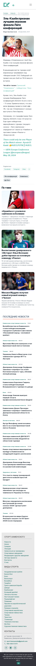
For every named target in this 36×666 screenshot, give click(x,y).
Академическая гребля (13, 572)
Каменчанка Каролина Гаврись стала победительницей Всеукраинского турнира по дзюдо (18, 384)
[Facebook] (13, 5)
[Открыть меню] (30, 5)
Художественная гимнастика (15, 626)
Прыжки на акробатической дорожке (15, 605)
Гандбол (7, 583)
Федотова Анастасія (10, 32)
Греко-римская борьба (13, 585)
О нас (6, 562)
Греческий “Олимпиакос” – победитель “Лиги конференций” (17, 88)
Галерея (7, 546)
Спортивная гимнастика (13, 613)
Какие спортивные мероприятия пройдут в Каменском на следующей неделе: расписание (17, 451)
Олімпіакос (24, 176)
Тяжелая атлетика (11, 622)
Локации (7, 549)
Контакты (8, 560)
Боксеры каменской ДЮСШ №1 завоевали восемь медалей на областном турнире (16, 438)
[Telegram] (10, 648)
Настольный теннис (11, 597)
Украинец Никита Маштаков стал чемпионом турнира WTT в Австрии (17, 356)
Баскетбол (8, 574)
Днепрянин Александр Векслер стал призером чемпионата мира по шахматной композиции (17, 464)
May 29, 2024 (9, 155)
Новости (12, 13)
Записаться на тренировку (14, 551)
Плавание (8, 601)
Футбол (7, 624)
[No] (34, 659)
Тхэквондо (8, 619)
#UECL (28, 145)
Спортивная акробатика (13, 610)
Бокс (6, 576)
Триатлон (8, 617)
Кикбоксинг (8, 590)
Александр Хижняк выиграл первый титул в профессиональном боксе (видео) (17, 397)
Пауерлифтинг (9, 599)
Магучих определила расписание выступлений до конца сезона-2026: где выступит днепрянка (17, 504)
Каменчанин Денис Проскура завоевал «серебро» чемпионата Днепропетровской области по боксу (17, 411)
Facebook (7, 169)
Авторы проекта (10, 558)
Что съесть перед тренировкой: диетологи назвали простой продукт (16, 477)
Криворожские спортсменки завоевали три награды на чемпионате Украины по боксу (16, 490)
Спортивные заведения (13, 553)
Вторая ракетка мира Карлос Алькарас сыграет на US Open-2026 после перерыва (16, 518)
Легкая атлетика (10, 594)
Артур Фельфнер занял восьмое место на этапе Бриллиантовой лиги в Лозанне (17, 425)
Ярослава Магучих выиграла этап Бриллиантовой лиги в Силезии (17, 345)
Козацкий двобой (10, 592)
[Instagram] (15, 648)
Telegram (16, 169)
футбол (7, 180)
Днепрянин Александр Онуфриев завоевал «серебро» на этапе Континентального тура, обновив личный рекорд (17, 370)
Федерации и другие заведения (16, 555)
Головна (5, 13)
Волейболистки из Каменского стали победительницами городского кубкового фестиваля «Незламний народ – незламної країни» (17, 330)
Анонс (6, 544)
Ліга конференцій (10, 176)
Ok (18, 663)
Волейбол (8, 581)
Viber (24, 169)
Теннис (7, 615)
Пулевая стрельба (11, 608)
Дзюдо (7, 588)
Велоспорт (8, 579)
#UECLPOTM (17, 145)
